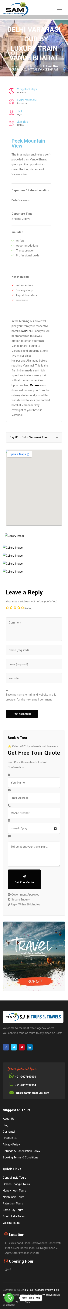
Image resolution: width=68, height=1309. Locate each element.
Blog (5, 1125)
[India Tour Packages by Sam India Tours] (16, 9)
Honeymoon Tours (14, 1190)
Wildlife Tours (11, 1223)
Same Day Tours (13, 1210)
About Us (8, 1118)
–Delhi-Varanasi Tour (29, 437)
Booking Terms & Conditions (20, 1157)
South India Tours (14, 1216)
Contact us (10, 1138)
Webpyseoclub (51, 1294)
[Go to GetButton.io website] (9, 1305)
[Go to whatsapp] (9, 1298)
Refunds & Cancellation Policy (21, 1151)
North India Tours (13, 1197)
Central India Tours (14, 1177)
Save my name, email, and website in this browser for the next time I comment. (31, 697)
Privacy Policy (11, 1144)
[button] (34, 437)
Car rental (9, 1131)
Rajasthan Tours (13, 1203)
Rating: (29, 608)
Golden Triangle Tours (16, 1184)
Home (11, 66)
